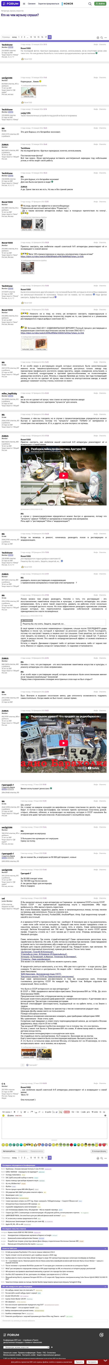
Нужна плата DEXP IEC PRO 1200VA (20, 1232)
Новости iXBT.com (9, 1249)
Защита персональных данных (48, 1355)
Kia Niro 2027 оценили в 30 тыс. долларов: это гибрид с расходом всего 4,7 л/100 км (37, 1274)
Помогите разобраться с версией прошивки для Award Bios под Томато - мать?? (35, 1316)
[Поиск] (90, 3)
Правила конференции (26, 1352)
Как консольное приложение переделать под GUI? (24, 1305)
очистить (18, 1115)
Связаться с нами (10, 1352)
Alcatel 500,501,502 (12, 1296)
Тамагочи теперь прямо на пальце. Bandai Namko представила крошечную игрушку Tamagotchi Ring (43, 1282)
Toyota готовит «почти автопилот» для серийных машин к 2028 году (31, 1255)
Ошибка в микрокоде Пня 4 (15, 1313)
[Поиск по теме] (102, 37)
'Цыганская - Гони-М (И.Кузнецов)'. (37, 952)
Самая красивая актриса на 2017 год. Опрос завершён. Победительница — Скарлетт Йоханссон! (42, 1201)
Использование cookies (12, 1355)
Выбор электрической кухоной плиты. (19, 1310)
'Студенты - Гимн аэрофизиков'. (36, 959)
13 (31, 37)
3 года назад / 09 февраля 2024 (35, 595)
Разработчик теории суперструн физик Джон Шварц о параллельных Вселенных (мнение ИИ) (43, 1241)
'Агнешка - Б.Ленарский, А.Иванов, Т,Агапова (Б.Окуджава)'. (49, 956)
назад (14, 37)
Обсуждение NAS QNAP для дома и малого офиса (24, 1192)
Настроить (92, 1362)
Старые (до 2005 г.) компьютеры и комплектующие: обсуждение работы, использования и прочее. (43, 1213)
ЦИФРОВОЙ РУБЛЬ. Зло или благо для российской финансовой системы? (33, 1216)
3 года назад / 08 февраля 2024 (35, 436)
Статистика (51, 1352)
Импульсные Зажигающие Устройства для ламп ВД (25, 1221)
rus (104, 1112)
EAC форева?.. (10, 1302)
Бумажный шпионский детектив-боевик (23, 1238)
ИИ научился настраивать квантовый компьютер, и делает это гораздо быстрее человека (40, 1271)
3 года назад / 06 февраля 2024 (35, 310)
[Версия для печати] (98, 37)
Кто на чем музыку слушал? (20, 15)
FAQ (44, 1352)
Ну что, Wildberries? (13, 1183)
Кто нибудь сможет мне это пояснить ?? (20, 1290)
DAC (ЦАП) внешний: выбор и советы (19, 1178)
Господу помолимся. (13, 1175)
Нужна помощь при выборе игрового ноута (22, 1181)
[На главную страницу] (10, 3)
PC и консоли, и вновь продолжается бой (21, 1218)
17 (46, 37)
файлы (11, 1115)
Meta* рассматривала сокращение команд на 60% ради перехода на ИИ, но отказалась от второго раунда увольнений (50, 1269)
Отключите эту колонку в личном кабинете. (19, 1321)
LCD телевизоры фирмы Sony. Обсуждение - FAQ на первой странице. (32, 1210)
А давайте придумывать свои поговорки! (21, 1207)
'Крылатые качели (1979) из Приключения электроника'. (47, 976)
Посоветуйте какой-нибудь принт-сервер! (21, 1293)
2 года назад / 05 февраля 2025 (35, 711)
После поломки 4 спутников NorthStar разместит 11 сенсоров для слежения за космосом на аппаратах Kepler (47, 1266)
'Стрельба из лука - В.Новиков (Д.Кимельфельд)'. (44, 954)
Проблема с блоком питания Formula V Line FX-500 (25, 1169)
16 (42, 37)
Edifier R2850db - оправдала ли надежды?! (22, 1172)
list (77, 1112)
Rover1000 (28, 59)
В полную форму (99, 1151)
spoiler (48, 1112)
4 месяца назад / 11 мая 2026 (33, 785)
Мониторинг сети (12, 1195)
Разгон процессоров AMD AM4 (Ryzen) (20, 1189)
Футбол (8, 1186)
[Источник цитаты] (82, 151)
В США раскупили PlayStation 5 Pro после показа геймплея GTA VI (30, 1252)
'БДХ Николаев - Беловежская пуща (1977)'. (41, 974)
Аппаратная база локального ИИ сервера (21, 1204)
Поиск (39, 1352)
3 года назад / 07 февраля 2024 (35, 393)
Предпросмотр (37, 1151)
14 (35, 37)
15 (38, 37)
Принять (79, 1362)
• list (72, 1112)
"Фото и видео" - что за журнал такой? (20, 1308)
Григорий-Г (33, 1065)
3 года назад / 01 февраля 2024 (35, 202)
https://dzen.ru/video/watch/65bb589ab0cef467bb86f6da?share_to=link (52, 256)
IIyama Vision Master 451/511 (15, 1299)
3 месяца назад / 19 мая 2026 (33, 801)
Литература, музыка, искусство (12, 11)
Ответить (102, 44)
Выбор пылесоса (12, 1198)
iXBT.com (7, 1358)
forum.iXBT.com (53, 1358)
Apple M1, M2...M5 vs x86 (14, 1224)
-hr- (100, 1112)
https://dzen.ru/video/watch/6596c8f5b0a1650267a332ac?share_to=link (52, 333)
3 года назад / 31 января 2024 (34, 44)
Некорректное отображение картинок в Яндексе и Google (29, 1235)
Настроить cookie (28, 1355)
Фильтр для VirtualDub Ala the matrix (21, 1244)
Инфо (96, 44)
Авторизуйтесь (9, 1151)
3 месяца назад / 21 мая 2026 (34, 1083)
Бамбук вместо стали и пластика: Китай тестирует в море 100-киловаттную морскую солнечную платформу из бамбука (50, 1258)
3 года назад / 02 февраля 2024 (35, 242)
